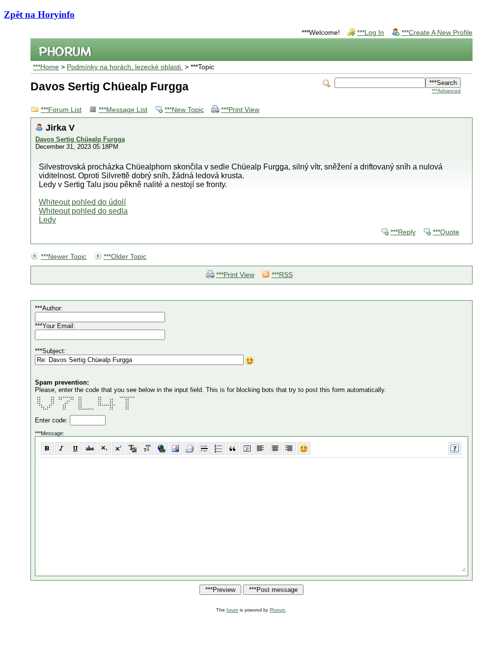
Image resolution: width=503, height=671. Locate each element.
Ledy (47, 220)
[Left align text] (261, 448)
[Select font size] (147, 448)
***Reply (403, 232)
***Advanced (446, 90)
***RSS (282, 275)
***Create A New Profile (437, 32)
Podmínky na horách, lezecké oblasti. (125, 67)
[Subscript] (104, 448)
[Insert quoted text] (232, 448)
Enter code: (52, 420)
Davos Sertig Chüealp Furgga (80, 139)
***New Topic (184, 109)
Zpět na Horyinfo (39, 14)
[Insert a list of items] (218, 448)
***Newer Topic (63, 256)
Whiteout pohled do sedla (83, 211)
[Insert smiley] (303, 448)
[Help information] (454, 448)
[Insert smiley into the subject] (250, 360)
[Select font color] (133, 448)
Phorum (277, 610)
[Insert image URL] (175, 448)
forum (232, 610)
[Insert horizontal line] (204, 448)
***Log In (370, 32)
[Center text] (275, 448)
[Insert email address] (189, 448)
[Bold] (47, 448)
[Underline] (76, 448)
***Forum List (61, 109)
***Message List (123, 109)
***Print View (240, 109)
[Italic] (61, 448)
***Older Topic (125, 256)
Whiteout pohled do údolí (82, 202)
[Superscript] (118, 448)
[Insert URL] (161, 448)
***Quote (446, 232)
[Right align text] (289, 448)
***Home (46, 67)
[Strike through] (90, 448)
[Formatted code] (246, 448)
